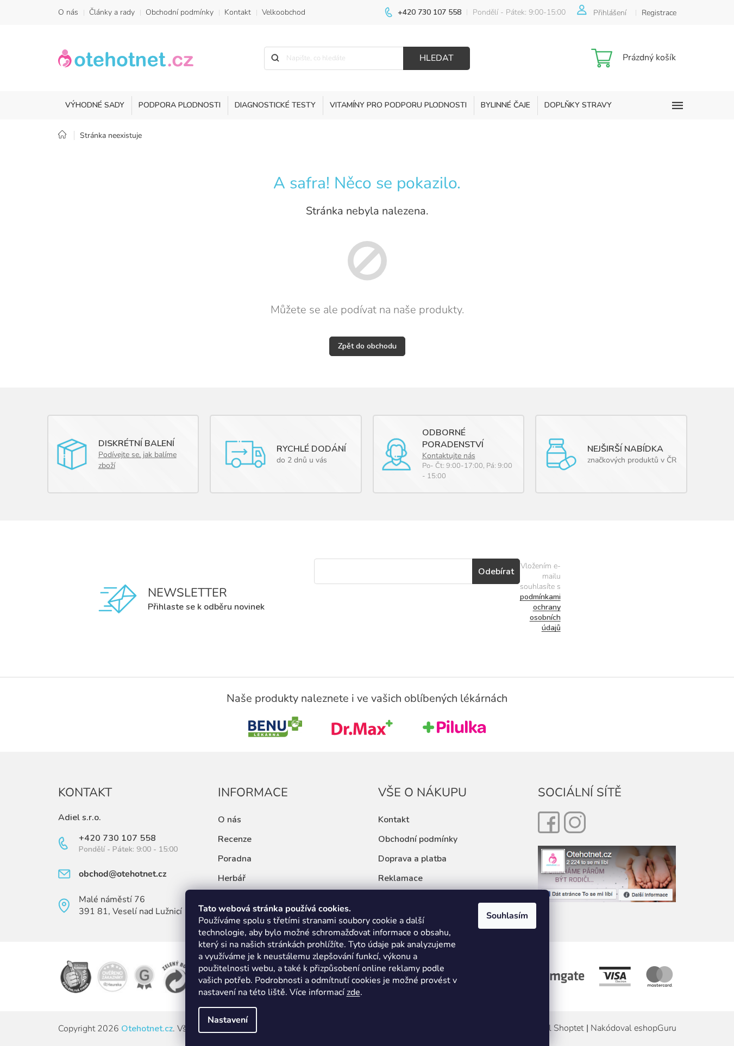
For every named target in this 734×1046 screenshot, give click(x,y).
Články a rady (112, 12)
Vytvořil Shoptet (553, 1028)
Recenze (235, 839)
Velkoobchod (283, 12)
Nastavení (228, 1020)
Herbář (232, 878)
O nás (68, 12)
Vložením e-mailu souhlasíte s (540, 597)
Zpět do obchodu (367, 346)
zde (353, 992)
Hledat (436, 58)
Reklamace (400, 878)
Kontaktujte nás (448, 456)
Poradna (235, 859)
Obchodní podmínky (180, 12)
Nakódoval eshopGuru (633, 1028)
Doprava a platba (412, 859)
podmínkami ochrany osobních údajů (540, 612)
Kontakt (237, 12)
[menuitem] (94, 105)
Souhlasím (507, 916)
